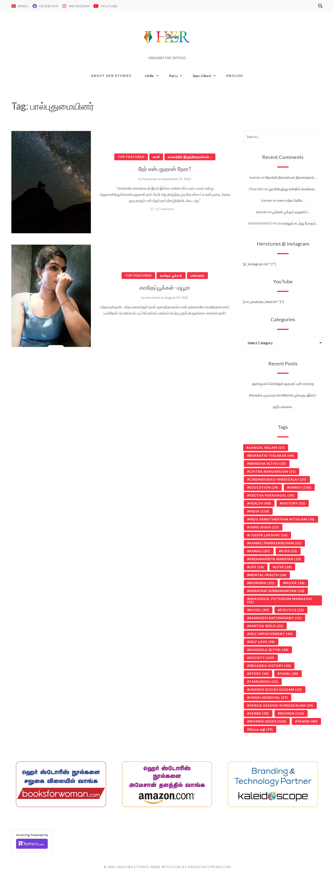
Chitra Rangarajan (272, 471)
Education (263, 487)
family (300, 487)
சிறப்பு (173, 76)
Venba (259, 713)
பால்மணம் (197, 275)
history (293, 503)
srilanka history (270, 666)
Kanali (259, 551)
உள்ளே (150, 76)
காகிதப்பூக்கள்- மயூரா (165, 287)
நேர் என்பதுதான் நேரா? (164, 168)
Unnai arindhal (268, 697)
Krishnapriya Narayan (275, 559)
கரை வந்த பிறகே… (291, 200)
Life (256, 567)
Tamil (289, 673)
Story (259, 673)
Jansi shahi (264, 527)
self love (262, 642)
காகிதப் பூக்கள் (171, 275)
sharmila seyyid (269, 650)
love (283, 567)
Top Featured (131, 157)
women (292, 713)
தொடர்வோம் (202, 76)
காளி (156, 157)
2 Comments (165, 209)
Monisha (261, 583)
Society (261, 658)
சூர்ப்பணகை (283, 406)
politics (292, 610)
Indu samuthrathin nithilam (282, 519)
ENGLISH (234, 76)
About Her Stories (111, 76)
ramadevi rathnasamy (275, 618)
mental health (268, 575)
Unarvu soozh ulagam (275, 689)
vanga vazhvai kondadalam (281, 705)
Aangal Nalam (267, 447)
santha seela (266, 626)
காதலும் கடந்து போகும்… (300, 223)
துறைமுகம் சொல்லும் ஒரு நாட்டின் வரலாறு (283, 383)
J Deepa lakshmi (268, 535)
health (260, 503)
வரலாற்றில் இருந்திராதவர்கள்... (190, 157)
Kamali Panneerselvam (275, 543)
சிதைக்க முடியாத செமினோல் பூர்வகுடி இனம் (283, 395)
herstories (149, 179)
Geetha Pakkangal (271, 495)
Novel (259, 610)
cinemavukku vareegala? (278, 479)
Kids (289, 551)
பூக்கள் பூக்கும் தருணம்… (291, 212)
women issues (267, 721)
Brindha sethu (267, 463)
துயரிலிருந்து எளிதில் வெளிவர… (293, 189)
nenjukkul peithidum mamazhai (279, 600)
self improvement (271, 634)
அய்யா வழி (261, 729)
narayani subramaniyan (276, 591)
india (259, 511)
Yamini (307, 721)
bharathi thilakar (271, 455)
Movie (295, 583)
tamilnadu (263, 681)
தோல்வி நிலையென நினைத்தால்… (291, 177)
